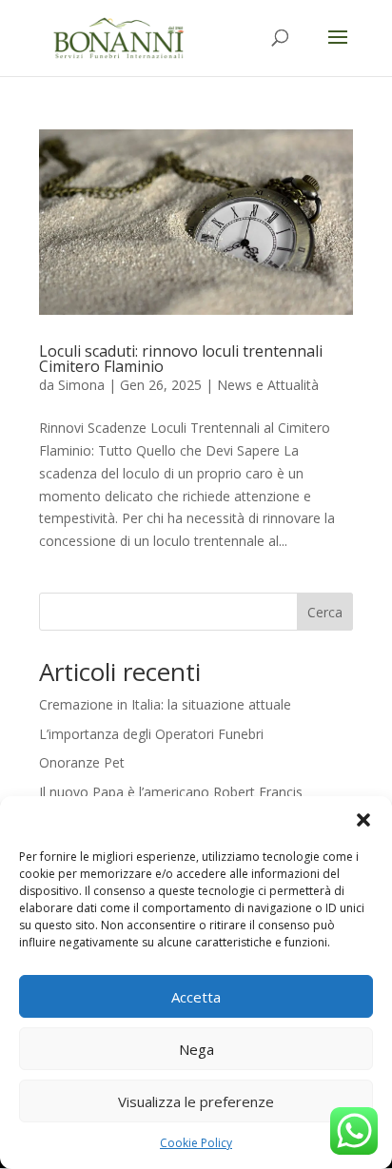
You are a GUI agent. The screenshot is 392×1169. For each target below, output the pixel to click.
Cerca (325, 612)
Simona (81, 385)
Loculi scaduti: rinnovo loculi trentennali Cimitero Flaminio (181, 359)
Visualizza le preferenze (196, 1101)
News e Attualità (268, 385)
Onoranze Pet (82, 762)
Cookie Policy (196, 1143)
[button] (363, 819)
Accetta (196, 996)
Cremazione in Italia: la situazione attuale (165, 704)
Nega (196, 1049)
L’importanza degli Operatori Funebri (151, 734)
